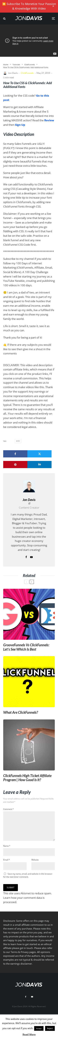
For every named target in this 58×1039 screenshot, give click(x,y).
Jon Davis (13, 73)
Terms (14, 952)
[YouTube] (32, 996)
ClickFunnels (27, 73)
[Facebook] (26, 996)
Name (6, 846)
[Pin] (15, 464)
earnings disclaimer (21, 963)
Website (35, 859)
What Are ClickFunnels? (20, 712)
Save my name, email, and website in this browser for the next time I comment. (27, 875)
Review (49, 120)
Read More (29, 1034)
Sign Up (20, 125)
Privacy (25, 952)
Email (6, 859)
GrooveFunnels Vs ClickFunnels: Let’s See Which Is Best (26, 647)
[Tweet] (39, 453)
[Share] (15, 453)
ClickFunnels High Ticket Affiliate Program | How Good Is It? (27, 778)
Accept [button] (39, 1028)
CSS (18, 441)
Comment (8, 809)
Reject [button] (50, 1028)
